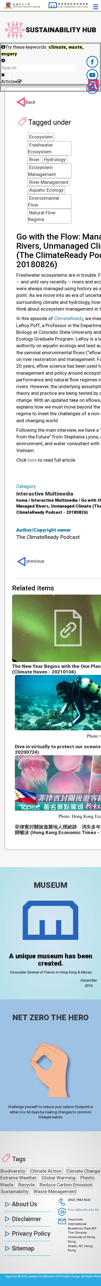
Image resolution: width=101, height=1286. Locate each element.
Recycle (27, 1185)
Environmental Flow (43, 201)
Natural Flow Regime (42, 216)
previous (35, 561)
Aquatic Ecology (46, 190)
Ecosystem (41, 137)
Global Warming (59, 1178)
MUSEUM (50, 885)
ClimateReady (68, 318)
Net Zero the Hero (50, 1017)
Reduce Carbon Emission (66, 1185)
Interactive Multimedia (44, 494)
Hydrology (55, 159)
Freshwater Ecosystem (40, 148)
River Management (48, 182)
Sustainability (15, 1191)
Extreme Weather (19, 1178)
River (34, 159)
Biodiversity (13, 1171)
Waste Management (55, 1191)
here (32, 460)
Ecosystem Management (42, 171)
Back (30, 102)
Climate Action (46, 1171)
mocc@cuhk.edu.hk (83, 1210)
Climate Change (83, 1171)
